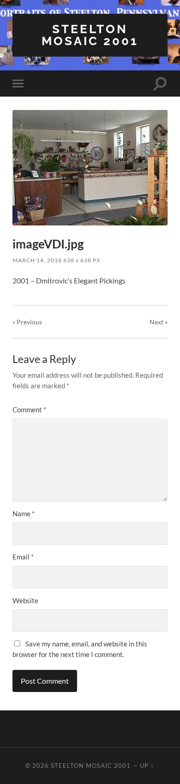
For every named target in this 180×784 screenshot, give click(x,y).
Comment (29, 409)
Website (25, 600)
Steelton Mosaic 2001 (90, 35)
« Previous (27, 322)
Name (23, 513)
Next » (159, 322)
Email (23, 557)
